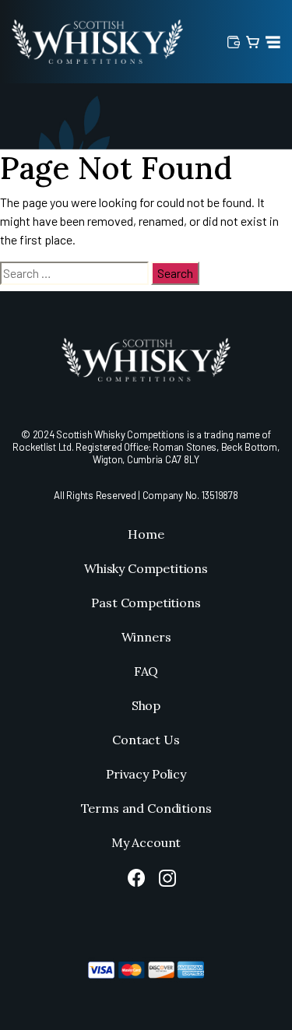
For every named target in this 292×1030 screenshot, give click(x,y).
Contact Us (145, 739)
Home (146, 534)
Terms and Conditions (146, 808)
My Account (146, 842)
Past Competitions (145, 602)
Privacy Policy (146, 774)
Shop (146, 705)
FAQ (146, 671)
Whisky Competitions (146, 568)
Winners (146, 637)
